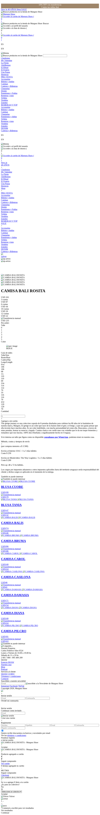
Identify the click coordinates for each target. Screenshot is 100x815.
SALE (24, 9)
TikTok (21, 686)
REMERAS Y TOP (9, 105)
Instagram (5, 686)
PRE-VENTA (7, 77)
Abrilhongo (6, 65)
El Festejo (5, 70)
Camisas (4, 84)
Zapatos (4, 102)
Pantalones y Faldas (9, 93)
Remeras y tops (7, 95)
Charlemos (5, 58)
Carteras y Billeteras (9, 86)
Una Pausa (5, 72)
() (17, 18)
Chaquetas (5, 88)
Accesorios (5, 79)
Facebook (14, 686)
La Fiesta (5, 63)
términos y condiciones (16, 735)
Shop (19, 9)
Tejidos (4, 98)
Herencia (4, 74)
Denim (4, 91)
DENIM (4, 128)
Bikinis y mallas (7, 81)
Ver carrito (5, 763)
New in (4, 9)
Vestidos (4, 100)
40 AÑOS (12, 9)
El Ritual (4, 67)
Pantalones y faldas (9, 117)
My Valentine (6, 60)
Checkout (5, 775)
